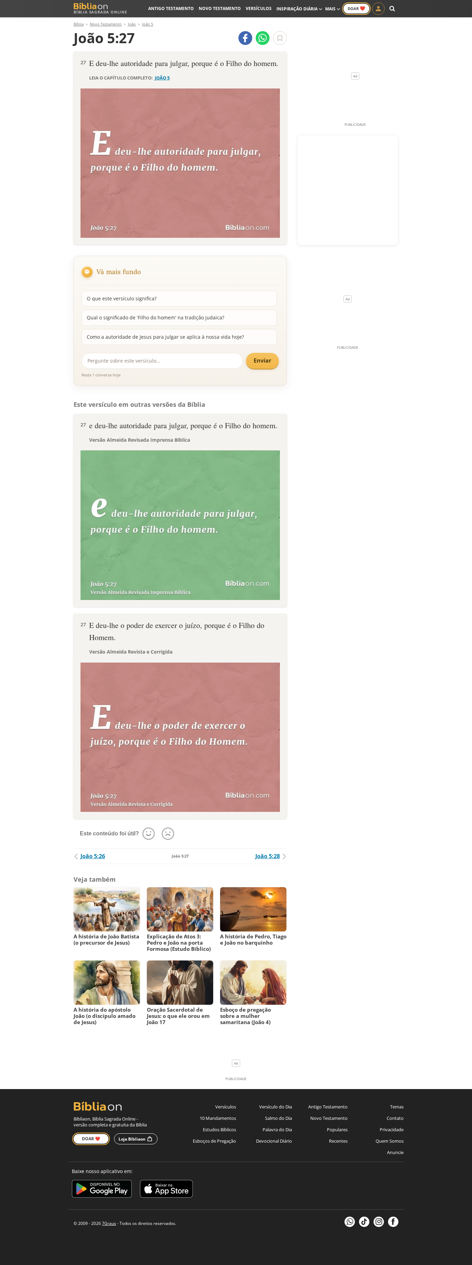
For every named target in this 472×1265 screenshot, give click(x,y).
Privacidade (392, 1129)
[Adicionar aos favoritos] (280, 38)
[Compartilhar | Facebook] (245, 38)
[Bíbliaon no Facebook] (393, 1222)
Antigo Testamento (171, 8)
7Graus (109, 1223)
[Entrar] (378, 8)
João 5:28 (267, 856)
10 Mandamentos (218, 1118)
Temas (397, 1107)
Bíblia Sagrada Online (100, 12)
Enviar (262, 360)
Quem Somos (390, 1141)
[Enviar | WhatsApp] (263, 38)
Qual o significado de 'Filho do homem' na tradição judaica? (155, 317)
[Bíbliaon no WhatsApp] (349, 1222)
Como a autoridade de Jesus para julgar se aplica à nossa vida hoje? (165, 337)
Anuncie (395, 1152)
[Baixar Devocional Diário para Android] (102, 1189)
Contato (395, 1118)
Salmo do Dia (278, 1118)
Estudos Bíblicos (219, 1129)
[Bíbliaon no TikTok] (364, 1222)
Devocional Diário (274, 1141)
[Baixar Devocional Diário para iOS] (166, 1189)
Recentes (338, 1141)
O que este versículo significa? (122, 298)
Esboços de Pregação (214, 1141)
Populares (337, 1129)
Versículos (259, 8)
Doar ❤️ (91, 1139)
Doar (356, 8)
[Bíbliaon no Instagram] (379, 1222)
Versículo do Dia (275, 1107)
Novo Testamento (220, 8)
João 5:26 (93, 856)
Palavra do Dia (277, 1129)
